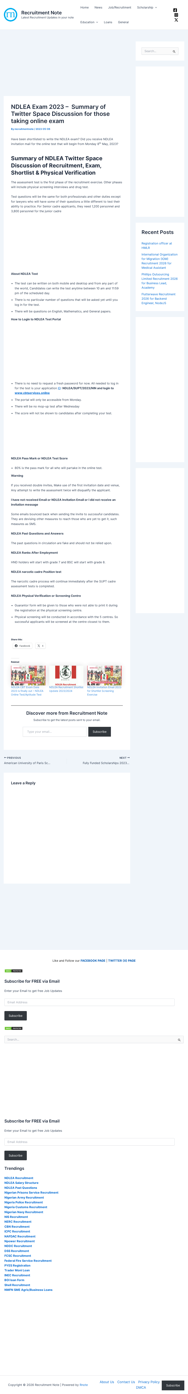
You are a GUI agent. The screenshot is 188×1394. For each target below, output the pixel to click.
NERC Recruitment (17, 1221)
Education (87, 22)
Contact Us (126, 1382)
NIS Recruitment (16, 1217)
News (98, 7)
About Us (107, 1382)
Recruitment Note (41, 12)
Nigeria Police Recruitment (23, 1202)
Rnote (84, 1385)
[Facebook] (175, 10)
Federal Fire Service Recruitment (28, 1260)
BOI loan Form (14, 1280)
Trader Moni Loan (17, 1270)
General (123, 22)
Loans (108, 22)
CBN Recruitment (17, 1226)
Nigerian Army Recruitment (24, 1197)
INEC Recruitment (17, 1275)
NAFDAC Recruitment (19, 1236)
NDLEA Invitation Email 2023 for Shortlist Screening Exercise (104, 691)
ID (59, 388)
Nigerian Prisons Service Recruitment (31, 1192)
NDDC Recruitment (18, 1246)
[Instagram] (176, 15)
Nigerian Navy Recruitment (23, 1212)
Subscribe (99, 731)
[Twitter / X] (176, 20)
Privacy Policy (149, 1382)
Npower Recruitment (19, 1241)
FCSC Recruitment (17, 1256)
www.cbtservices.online (32, 393)
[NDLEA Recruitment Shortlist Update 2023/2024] (66, 675)
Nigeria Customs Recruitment (25, 1207)
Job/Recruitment (119, 7)
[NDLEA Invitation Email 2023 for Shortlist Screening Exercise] (104, 675)
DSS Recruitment (16, 1251)
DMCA (141, 1387)
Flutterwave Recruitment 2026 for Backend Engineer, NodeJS (159, 298)
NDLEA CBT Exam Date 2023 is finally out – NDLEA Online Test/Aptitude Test (27, 691)
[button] (155, 7)
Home (84, 7)
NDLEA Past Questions (20, 1188)
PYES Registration (17, 1265)
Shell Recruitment (17, 1285)
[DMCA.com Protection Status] (13, 971)
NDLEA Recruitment (18, 1178)
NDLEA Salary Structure (21, 1183)
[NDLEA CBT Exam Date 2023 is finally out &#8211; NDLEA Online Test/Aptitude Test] (28, 675)
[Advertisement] (67, 68)
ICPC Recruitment (17, 1231)
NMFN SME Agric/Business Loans (28, 1290)
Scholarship (145, 7)
